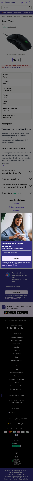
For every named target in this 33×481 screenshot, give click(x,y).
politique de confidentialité (18, 244)
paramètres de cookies (10, 242)
